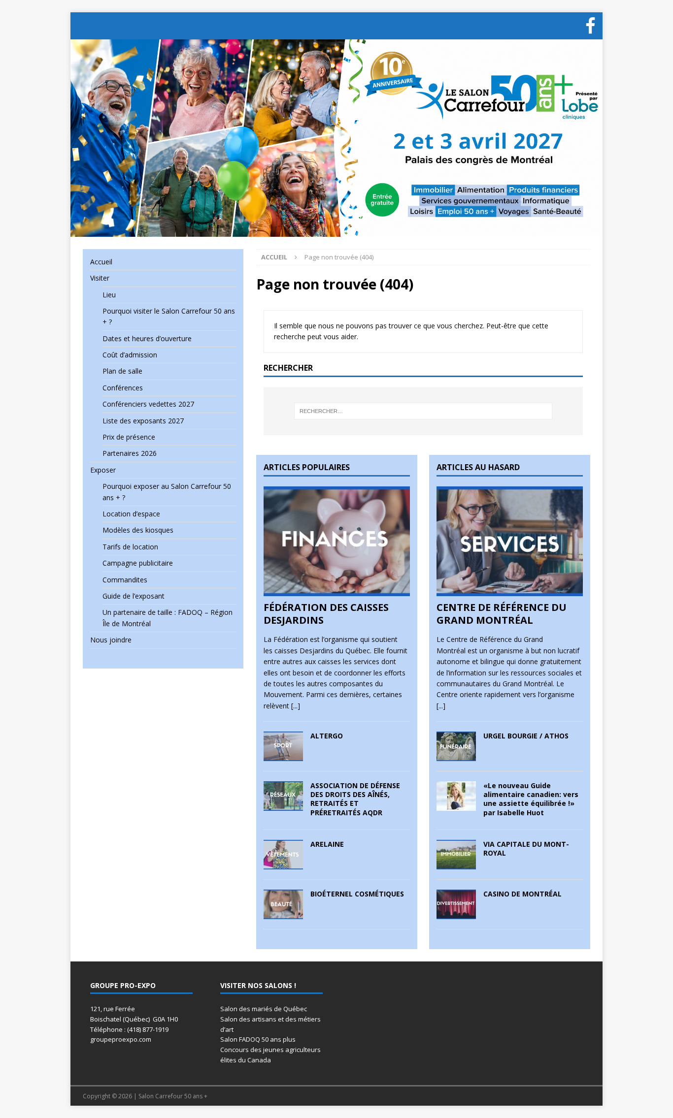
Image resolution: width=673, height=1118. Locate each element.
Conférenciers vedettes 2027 (148, 404)
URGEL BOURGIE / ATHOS (526, 735)
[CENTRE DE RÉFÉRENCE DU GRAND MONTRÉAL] (510, 590)
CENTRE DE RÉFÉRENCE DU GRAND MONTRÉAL (502, 614)
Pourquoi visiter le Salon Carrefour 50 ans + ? (168, 316)
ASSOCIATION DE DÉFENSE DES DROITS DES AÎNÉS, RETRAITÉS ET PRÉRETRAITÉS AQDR (355, 799)
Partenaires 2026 (129, 453)
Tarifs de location (130, 546)
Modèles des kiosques (137, 530)
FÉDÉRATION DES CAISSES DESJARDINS (326, 614)
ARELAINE (327, 844)
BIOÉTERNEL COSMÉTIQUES (357, 893)
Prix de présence (128, 437)
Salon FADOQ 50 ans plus (258, 1039)
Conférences (122, 387)
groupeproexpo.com (120, 1039)
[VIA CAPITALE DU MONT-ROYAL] (456, 863)
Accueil (101, 261)
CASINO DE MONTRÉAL (522, 893)
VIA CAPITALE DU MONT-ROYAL (526, 848)
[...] (295, 705)
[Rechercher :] (423, 411)
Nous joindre (111, 639)
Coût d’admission (129, 354)
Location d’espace (131, 513)
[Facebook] (590, 25)
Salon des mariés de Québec (263, 1008)
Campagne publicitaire (137, 563)
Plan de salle (122, 371)
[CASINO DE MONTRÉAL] (456, 913)
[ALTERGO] (283, 755)
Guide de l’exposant (133, 596)
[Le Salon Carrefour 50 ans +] (336, 230)
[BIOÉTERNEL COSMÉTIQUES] (283, 913)
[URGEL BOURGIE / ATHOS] (456, 755)
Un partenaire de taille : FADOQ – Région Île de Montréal (167, 617)
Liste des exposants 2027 (143, 420)
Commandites (124, 579)
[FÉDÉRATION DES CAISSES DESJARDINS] (337, 590)
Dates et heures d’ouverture (147, 338)
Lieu (109, 294)
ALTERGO (326, 735)
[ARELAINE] (283, 863)
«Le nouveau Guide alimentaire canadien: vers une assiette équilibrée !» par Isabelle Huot (530, 799)
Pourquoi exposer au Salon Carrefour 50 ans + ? (166, 491)
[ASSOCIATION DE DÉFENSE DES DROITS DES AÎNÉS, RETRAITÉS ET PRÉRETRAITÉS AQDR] (283, 805)
